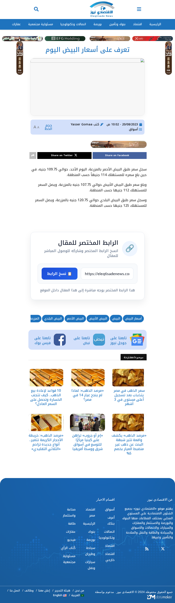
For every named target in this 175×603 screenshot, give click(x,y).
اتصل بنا (15, 590)
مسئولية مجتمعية (40, 24)
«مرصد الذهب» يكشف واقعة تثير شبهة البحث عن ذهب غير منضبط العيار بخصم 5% (129, 444)
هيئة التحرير (62, 590)
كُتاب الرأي (68, 548)
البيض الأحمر (75, 318)
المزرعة (34, 318)
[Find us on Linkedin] (155, 549)
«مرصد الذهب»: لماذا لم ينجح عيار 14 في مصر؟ (87, 395)
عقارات (16, 24)
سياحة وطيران (90, 551)
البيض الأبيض (98, 318)
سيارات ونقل (90, 565)
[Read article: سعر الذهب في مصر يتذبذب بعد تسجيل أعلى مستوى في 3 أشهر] (129, 377)
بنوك (91, 532)
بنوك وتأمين (117, 24)
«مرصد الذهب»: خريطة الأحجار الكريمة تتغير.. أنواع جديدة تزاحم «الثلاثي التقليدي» (46, 442)
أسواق (133, 129)
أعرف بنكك (111, 521)
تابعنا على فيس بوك (42, 340)
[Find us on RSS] (147, 549)
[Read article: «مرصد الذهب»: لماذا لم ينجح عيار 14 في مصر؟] (87, 377)
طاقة (72, 524)
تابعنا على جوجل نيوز (118, 340)
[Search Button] (36, 9)
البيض (116, 318)
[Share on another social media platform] (32, 155)
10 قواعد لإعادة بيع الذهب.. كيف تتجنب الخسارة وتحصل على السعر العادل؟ (46, 397)
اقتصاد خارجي (110, 557)
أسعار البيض (133, 318)
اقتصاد (137, 24)
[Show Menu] (139, 9)
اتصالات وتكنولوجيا (73, 24)
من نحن (79, 590)
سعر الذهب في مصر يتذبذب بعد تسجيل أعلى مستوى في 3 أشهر (129, 397)
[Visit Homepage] (102, 9)
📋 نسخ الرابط (59, 273)
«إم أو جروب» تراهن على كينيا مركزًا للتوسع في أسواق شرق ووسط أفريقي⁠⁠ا (87, 442)
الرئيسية (155, 24)
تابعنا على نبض (82, 340)
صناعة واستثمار (69, 512)
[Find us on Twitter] (163, 549)
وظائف (29, 590)
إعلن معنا (44, 590)
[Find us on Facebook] (171, 549)
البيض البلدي (53, 318)
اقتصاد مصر (90, 512)
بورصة (97, 24)
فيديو (71, 540)
